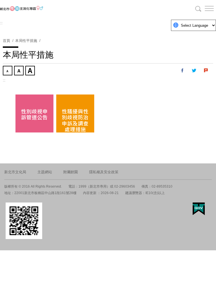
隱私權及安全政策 (103, 172)
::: (1, 23)
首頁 (6, 41)
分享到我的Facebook (182, 70)
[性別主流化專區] (34, 8)
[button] (205, 8)
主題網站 (44, 172)
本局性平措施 (26, 41)
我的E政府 (199, 208)
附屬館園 (70, 172)
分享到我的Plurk (206, 70)
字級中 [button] (19, 71)
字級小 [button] (8, 71)
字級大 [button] (30, 71)
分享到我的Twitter (194, 70)
